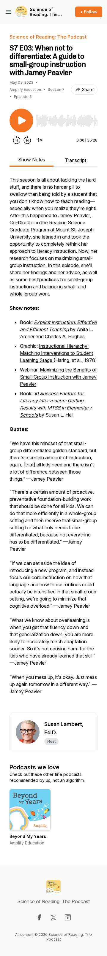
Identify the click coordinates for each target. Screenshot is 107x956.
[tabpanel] (53, 445)
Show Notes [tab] (31, 160)
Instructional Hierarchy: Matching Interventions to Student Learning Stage (56, 353)
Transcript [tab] (75, 160)
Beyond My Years (28, 836)
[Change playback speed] (40, 140)
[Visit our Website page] (68, 917)
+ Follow (88, 11)
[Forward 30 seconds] (27, 140)
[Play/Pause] (21, 120)
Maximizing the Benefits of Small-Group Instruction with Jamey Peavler (58, 377)
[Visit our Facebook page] (39, 917)
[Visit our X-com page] (53, 917)
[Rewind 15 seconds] (16, 140)
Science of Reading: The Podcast (44, 12)
